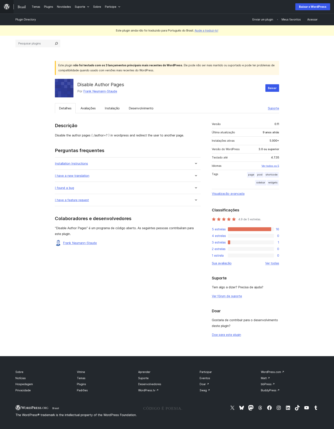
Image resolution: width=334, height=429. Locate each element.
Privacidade (23, 390)
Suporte (273, 108)
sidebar (260, 182)
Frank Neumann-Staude (100, 91)
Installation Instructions (71, 163)
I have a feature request (72, 200)
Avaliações (88, 108)
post (259, 174)
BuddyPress (270, 390)
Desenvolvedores (149, 384)
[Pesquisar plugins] (56, 43)
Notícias (20, 378)
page (251, 174)
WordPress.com (272, 372)
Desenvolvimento (141, 108)
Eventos (205, 378)
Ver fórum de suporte (227, 296)
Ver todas (272, 263)
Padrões (82, 390)
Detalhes (65, 108)
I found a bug (64, 188)
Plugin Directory (25, 19)
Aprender (144, 372)
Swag (205, 390)
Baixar (272, 88)
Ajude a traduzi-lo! (206, 30)
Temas (81, 378)
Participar (206, 372)
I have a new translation (72, 176)
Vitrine (81, 372)
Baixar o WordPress (312, 6)
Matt (265, 378)
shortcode (272, 174)
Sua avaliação (222, 263)
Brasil (55, 408)
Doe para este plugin (226, 335)
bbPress (268, 384)
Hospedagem (24, 384)
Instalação (112, 108)
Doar (204, 384)
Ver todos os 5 (270, 165)
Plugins (81, 384)
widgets (273, 182)
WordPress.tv (148, 390)
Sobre (19, 372)
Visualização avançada (228, 194)
